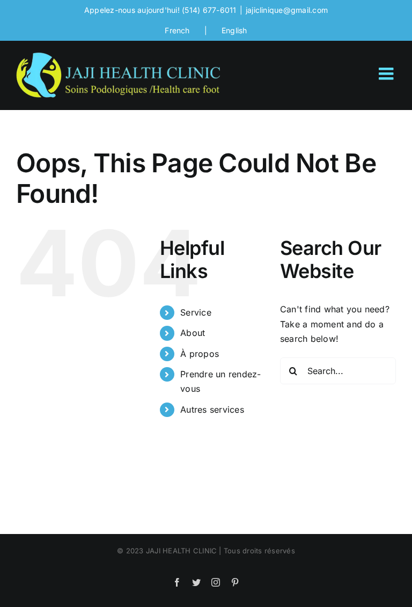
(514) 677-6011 (209, 9)
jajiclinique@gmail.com (287, 9)
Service (195, 312)
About (192, 332)
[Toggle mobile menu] (387, 73)
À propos (199, 353)
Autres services (212, 409)
